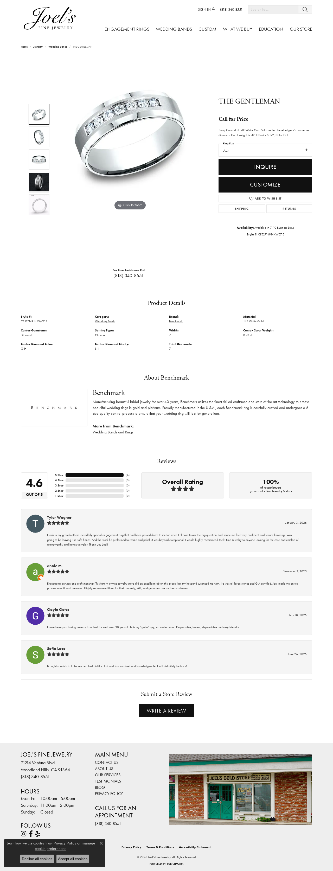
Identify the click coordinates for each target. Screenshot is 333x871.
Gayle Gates (58, 609)
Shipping (242, 209)
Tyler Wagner (59, 517)
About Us (104, 768)
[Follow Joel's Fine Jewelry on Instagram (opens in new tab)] (23, 834)
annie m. (55, 565)
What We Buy (237, 29)
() (128, 475)
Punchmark (175, 864)
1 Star (59, 496)
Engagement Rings (127, 29)
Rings (129, 432)
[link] (231, 9)
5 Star (59, 475)
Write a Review (166, 710)
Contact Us (106, 762)
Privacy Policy (109, 793)
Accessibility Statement (195, 847)
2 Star (59, 491)
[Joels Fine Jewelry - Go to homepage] (51, 18)
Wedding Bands (174, 29)
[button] (206, 9)
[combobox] (273, 9)
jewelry (38, 46)
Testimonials (108, 781)
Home (24, 46)
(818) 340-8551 (128, 275)
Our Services (107, 775)
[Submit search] (305, 9)
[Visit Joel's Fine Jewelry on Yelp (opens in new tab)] (37, 834)
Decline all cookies (37, 859)
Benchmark (176, 321)
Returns (289, 209)
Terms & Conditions (160, 847)
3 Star (59, 485)
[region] (130, 159)
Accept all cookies (72, 859)
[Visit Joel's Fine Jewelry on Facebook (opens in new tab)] (31, 834)
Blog (100, 787)
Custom (207, 29)
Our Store (301, 29)
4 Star (59, 480)
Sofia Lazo (56, 648)
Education (271, 29)
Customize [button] (265, 184)
